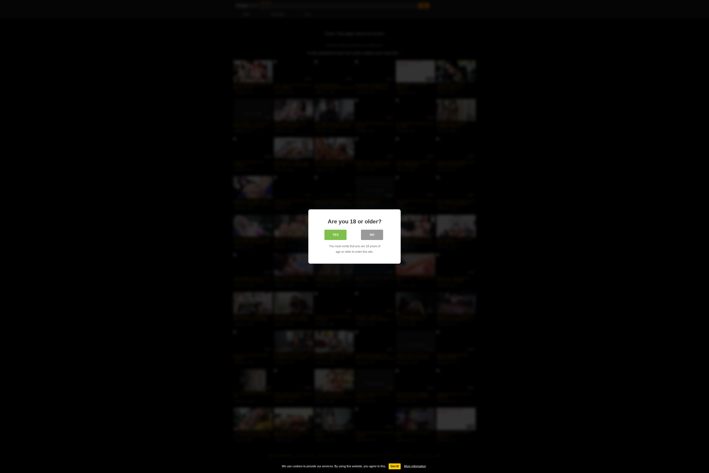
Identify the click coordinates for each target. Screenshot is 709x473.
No (372, 234)
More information (415, 466)
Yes (336, 234)
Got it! (395, 466)
